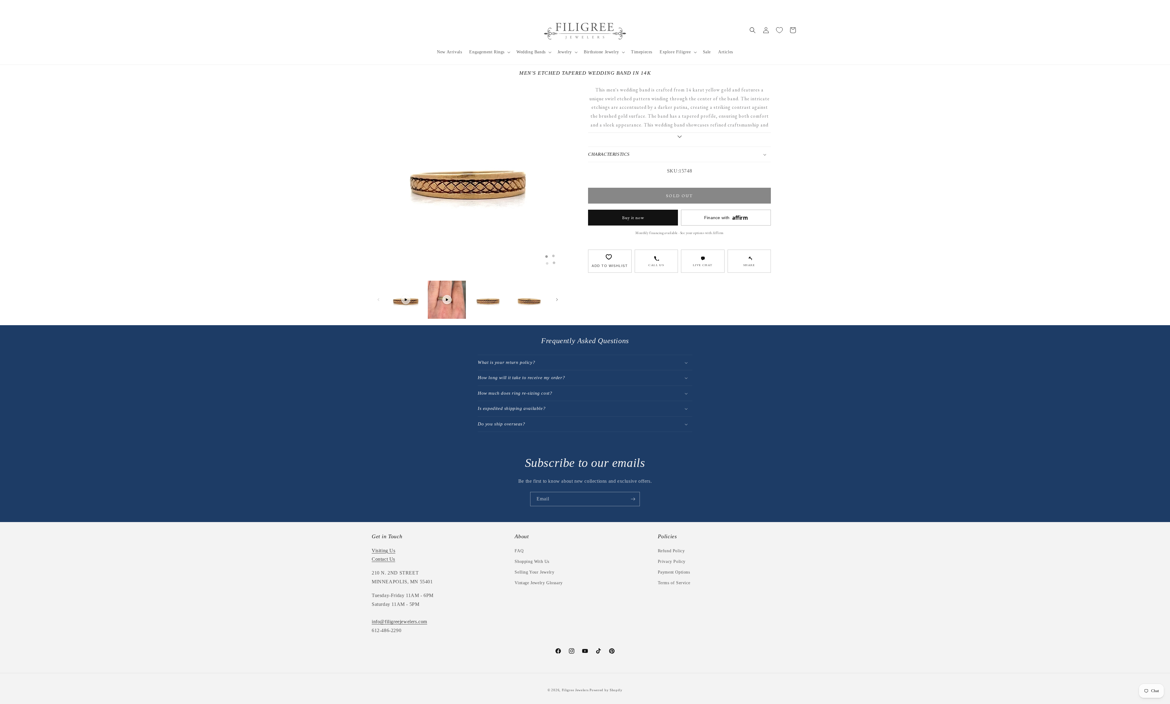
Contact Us (383, 559)
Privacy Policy (672, 561)
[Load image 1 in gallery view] (488, 300)
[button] (489, 52)
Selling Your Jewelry (534, 572)
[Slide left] (378, 299)
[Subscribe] (633, 499)
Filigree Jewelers (575, 690)
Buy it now (633, 217)
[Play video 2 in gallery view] (447, 300)
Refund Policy (671, 551)
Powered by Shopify (606, 690)
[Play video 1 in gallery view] (406, 300)
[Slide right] (557, 299)
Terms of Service (674, 583)
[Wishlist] (779, 30)
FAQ (519, 551)
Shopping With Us (532, 561)
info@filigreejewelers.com (399, 621)
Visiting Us (383, 550)
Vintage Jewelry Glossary (538, 583)
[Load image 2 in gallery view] (529, 300)
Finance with (726, 217)
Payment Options (674, 572)
